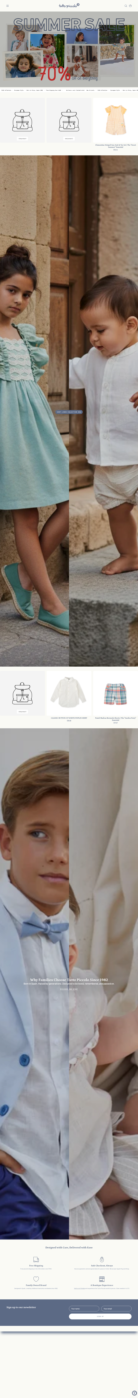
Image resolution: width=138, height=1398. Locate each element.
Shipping (35, 1364)
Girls (8, 1352)
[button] (126, 6)
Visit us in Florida (79, 1288)
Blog (34, 1375)
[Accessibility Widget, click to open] (134, 1393)
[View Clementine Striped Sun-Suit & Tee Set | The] (115, 120)
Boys (8, 1356)
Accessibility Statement (41, 1371)
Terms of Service (38, 1367)
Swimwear (10, 1364)
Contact (35, 1356)
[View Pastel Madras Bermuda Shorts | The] (115, 693)
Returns (35, 1360)
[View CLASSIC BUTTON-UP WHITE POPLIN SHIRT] (69, 693)
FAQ (33, 1349)
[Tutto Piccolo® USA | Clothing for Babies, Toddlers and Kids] (69, 6)
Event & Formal (12, 1360)
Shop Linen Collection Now (69, 412)
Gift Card (9, 1367)
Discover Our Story (69, 989)
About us (35, 1352)
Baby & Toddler (12, 1349)
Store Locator (37, 1382)
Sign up (100, 1316)
